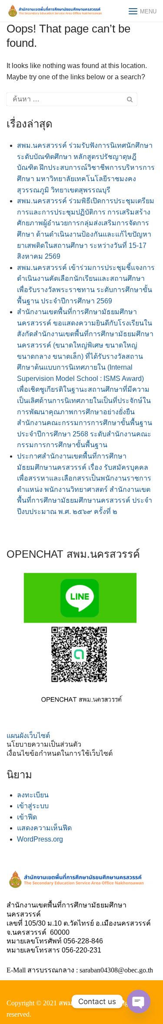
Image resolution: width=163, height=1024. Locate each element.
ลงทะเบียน (33, 795)
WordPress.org (40, 839)
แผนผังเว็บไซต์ (28, 735)
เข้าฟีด (27, 817)
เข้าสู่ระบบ (33, 805)
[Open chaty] (138, 1001)
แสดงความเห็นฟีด (44, 828)
